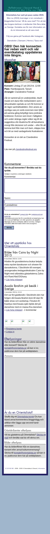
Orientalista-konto (25, 416)
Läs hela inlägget (14, 280)
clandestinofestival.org (26, 149)
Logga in (10, 332)
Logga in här (24, 214)
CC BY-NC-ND (9, 468)
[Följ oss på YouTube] (16, 324)
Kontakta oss (20, 27)
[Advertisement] (25, 384)
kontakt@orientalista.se (15, 348)
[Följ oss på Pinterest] (25, 324)
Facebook (26, 36)
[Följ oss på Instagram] (31, 324)
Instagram (39, 36)
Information (41, 468)
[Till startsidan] (25, 3)
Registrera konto (14, 329)
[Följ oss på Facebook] (8, 324)
